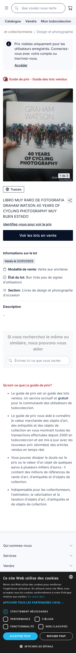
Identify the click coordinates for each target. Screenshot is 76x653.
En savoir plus (36, 596)
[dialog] (38, 612)
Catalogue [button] (13, 21)
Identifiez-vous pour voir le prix (27, 224)
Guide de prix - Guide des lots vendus (38, 79)
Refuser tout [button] (56, 636)
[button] (38, 602)
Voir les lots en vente (38, 235)
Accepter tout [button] (20, 636)
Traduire (16, 189)
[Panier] (70, 8)
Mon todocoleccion (56, 21)
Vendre (30, 21)
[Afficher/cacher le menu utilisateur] (5, 8)
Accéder (21, 65)
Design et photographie (55, 32)
